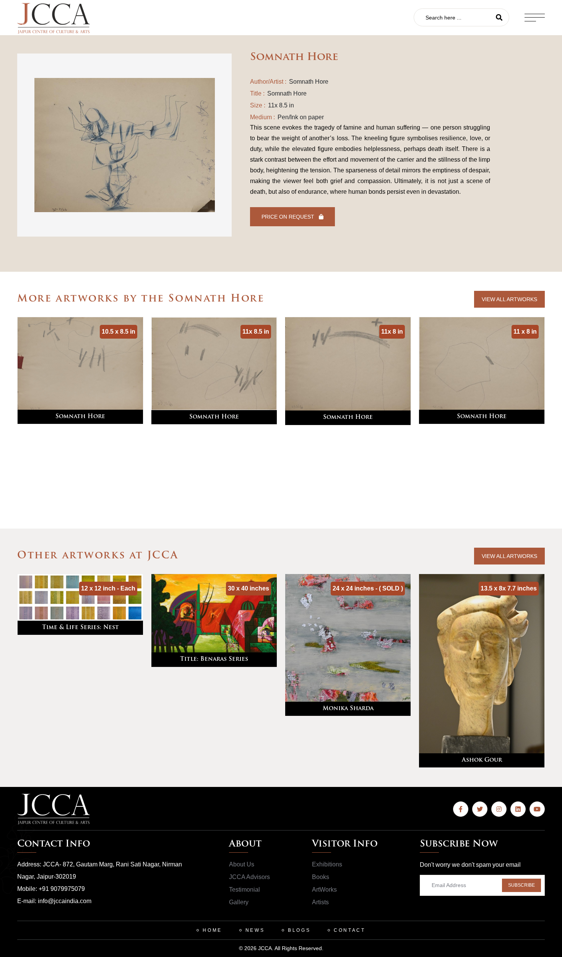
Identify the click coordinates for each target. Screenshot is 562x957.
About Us (241, 864)
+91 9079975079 (62, 889)
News (255, 930)
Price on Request (289, 217)
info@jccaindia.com (64, 901)
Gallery (239, 902)
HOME (212, 930)
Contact (349, 930)
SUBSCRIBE (521, 885)
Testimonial (244, 889)
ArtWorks (324, 889)
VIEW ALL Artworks (509, 299)
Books (320, 877)
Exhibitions (327, 864)
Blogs (299, 930)
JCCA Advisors (249, 877)
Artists (320, 902)
